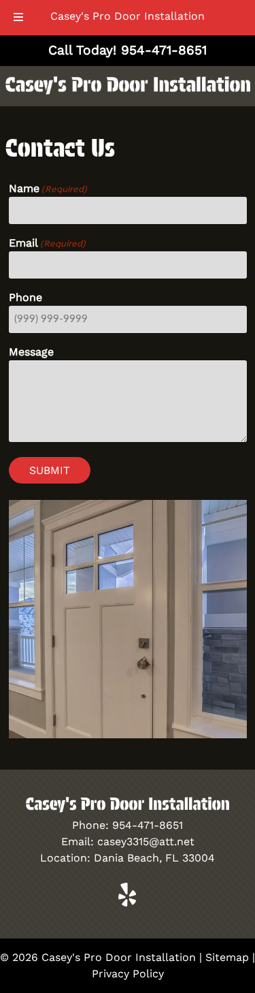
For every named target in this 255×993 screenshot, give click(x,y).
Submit (49, 470)
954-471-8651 (147, 825)
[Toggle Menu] (18, 17)
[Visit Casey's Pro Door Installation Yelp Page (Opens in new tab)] (127, 902)
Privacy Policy (128, 973)
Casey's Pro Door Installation (127, 16)
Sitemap (227, 957)
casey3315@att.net (145, 841)
